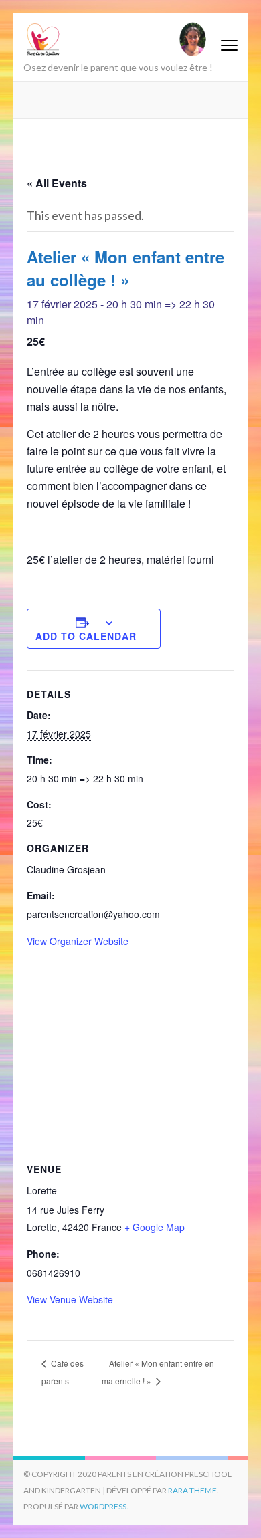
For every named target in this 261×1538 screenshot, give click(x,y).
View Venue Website (70, 1299)
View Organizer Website (77, 941)
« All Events (57, 183)
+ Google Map (154, 1227)
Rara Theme (192, 1490)
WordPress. (104, 1506)
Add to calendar (86, 636)
